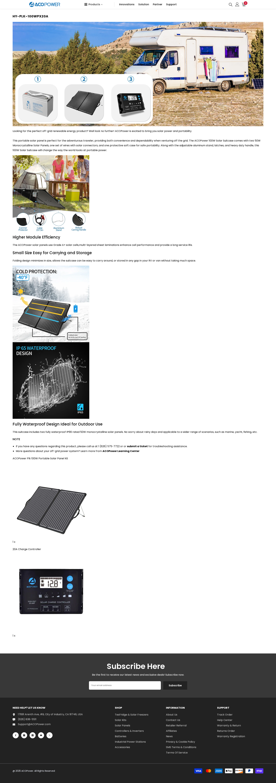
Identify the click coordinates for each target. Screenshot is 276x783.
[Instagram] (24, 735)
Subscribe (175, 685)
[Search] (230, 4)
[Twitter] (49, 735)
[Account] (237, 4)
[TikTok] (33, 735)
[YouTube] (41, 735)
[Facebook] (16, 735)
